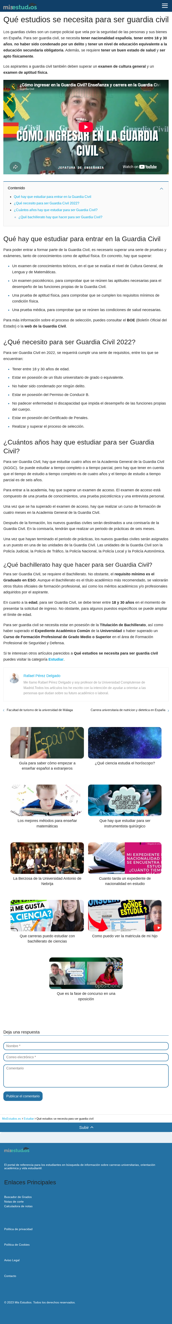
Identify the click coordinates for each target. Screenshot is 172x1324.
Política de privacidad (18, 1229)
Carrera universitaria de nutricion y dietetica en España (128, 710)
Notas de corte (14, 1201)
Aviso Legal (12, 1260)
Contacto (10, 1276)
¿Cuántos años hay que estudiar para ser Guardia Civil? (56, 210)
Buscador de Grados (18, 1197)
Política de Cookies (17, 1244)
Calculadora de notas (18, 1206)
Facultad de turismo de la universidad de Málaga (40, 710)
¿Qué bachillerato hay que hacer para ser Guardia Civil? (60, 217)
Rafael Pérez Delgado (41, 676)
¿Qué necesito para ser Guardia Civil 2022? (46, 203)
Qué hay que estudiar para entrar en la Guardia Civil (52, 197)
